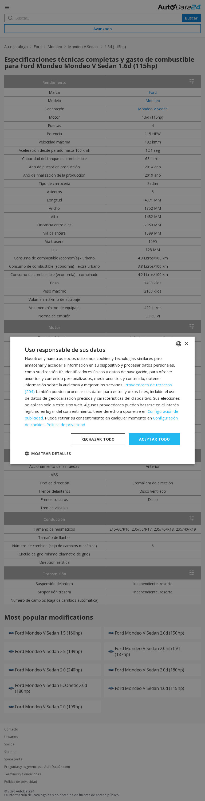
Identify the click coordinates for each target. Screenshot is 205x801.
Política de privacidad (65, 424)
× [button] (186, 343)
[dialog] (102, 400)
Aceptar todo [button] (154, 438)
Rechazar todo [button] (98, 438)
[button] (48, 453)
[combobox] (179, 344)
